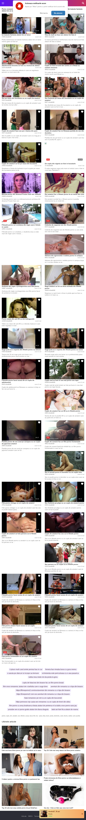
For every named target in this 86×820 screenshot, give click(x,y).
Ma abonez (58, 13)
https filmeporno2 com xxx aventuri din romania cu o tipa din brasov (43, 694)
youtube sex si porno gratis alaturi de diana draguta (28, 709)
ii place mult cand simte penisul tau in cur (26, 669)
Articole (24, 816)
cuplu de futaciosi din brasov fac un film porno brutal (43, 683)
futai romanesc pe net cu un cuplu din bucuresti (43, 698)
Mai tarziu (44, 13)
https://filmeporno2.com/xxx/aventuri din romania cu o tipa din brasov (43, 690)
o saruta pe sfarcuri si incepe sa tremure (23, 673)
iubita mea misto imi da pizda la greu (43, 677)
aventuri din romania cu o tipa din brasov (67, 686)
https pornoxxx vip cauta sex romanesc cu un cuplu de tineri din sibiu (43, 702)
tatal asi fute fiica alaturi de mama (65, 709)
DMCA (30, 816)
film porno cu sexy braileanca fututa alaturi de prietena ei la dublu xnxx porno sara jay (43, 706)
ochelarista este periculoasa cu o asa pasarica (60, 673)
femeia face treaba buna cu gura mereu (60, 669)
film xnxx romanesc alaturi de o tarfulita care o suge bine (25, 686)
